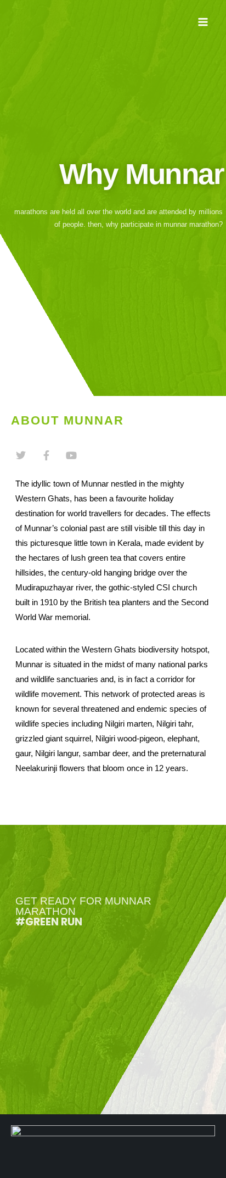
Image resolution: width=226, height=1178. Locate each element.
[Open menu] (203, 21)
